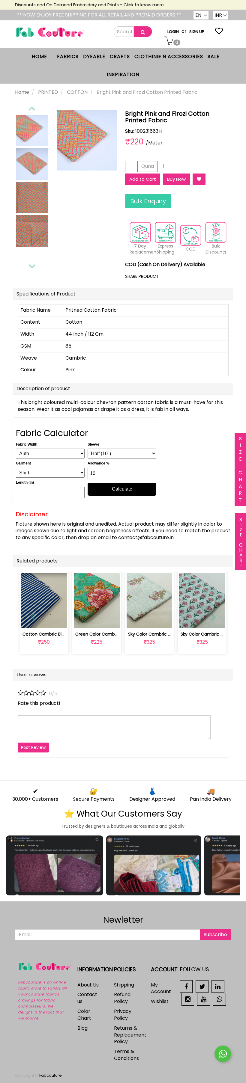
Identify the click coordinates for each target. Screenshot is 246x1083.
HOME (39, 56)
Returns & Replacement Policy (130, 1035)
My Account (161, 988)
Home (22, 92)
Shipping (124, 984)
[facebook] (186, 986)
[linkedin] (218, 986)
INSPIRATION (123, 74)
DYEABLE (94, 56)
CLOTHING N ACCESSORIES (168, 56)
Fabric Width (26, 444)
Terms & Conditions (126, 1055)
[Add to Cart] (82, 619)
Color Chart (84, 1015)
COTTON (77, 92)
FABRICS (68, 56)
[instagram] (188, 998)
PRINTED (48, 92)
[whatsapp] (219, 998)
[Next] (32, 265)
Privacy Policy (122, 1015)
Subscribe (215, 934)
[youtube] (203, 998)
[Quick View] (58, 619)
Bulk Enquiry (148, 201)
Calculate (122, 488)
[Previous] (31, 107)
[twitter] (202, 986)
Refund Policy (122, 998)
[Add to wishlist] (96, 619)
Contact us (87, 998)
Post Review (33, 747)
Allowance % (99, 463)
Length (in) (25, 482)
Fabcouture (50, 1075)
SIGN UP (196, 31)
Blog (82, 1028)
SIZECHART (240, 469)
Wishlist (160, 1001)
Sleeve (93, 444)
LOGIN (173, 31)
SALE (214, 56)
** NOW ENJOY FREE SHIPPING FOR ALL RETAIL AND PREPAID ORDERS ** (99, 14)
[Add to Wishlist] (199, 179)
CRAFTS (120, 56)
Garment (23, 463)
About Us (88, 984)
